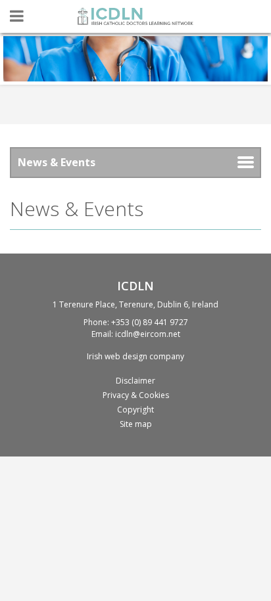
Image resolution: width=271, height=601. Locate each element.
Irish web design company (135, 356)
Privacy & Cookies (136, 395)
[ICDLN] (135, 16)
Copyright (135, 409)
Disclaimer (135, 380)
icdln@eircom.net (147, 334)
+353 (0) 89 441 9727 (149, 322)
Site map (136, 424)
